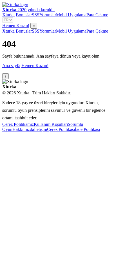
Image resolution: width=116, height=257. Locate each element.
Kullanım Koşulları (51, 124)
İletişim (40, 129)
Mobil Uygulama (71, 14)
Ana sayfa (11, 65)
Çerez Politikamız (18, 124)
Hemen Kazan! (15, 25)
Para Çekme (97, 14)
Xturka (8, 14)
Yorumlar (47, 14)
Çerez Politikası (61, 129)
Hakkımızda (23, 129)
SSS (35, 14)
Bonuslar (24, 14)
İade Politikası (87, 129)
